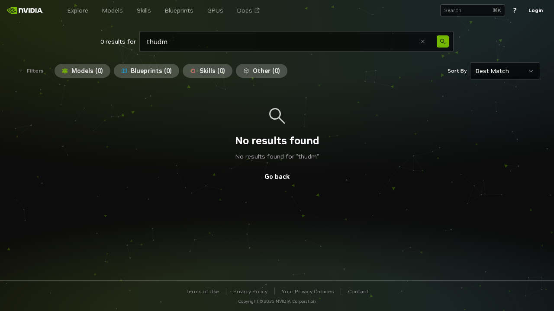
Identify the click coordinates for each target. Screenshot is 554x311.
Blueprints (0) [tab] (151, 71)
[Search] (443, 41)
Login (535, 10)
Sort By (457, 70)
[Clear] (423, 41)
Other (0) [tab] (266, 71)
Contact (358, 291)
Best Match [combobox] (492, 71)
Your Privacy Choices (308, 291)
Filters (35, 70)
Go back (277, 177)
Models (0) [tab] (87, 71)
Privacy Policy (250, 291)
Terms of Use (202, 291)
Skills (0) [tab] (212, 71)
